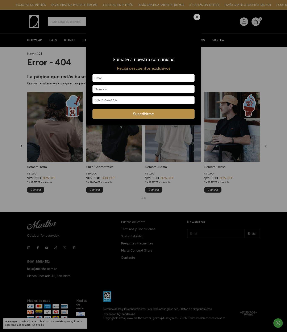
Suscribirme (143, 114)
